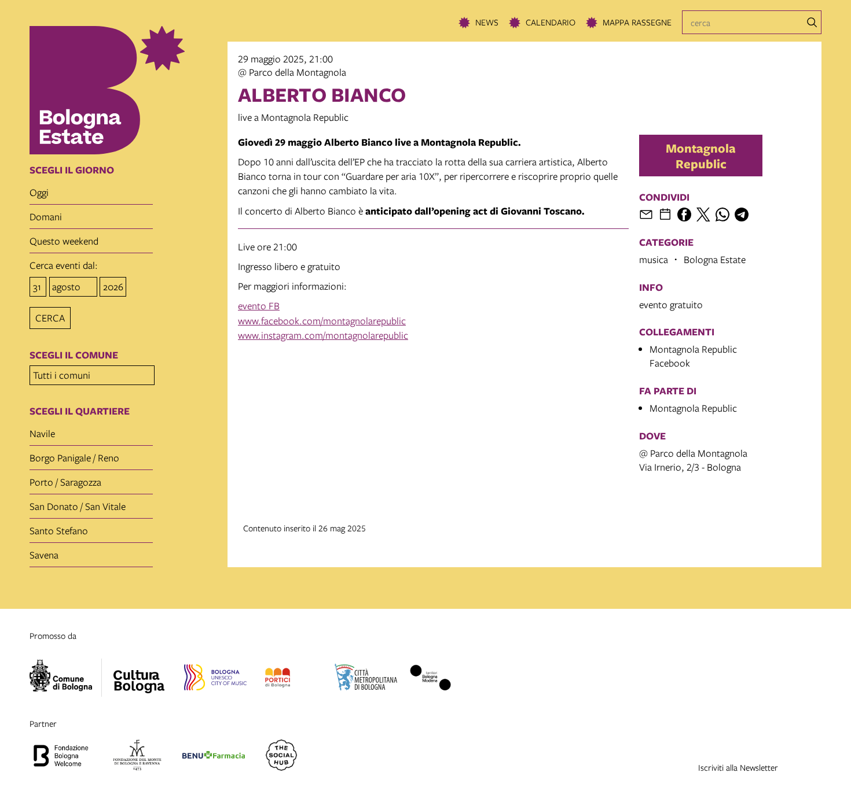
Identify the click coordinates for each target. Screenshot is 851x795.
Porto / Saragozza (65, 482)
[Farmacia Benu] (213, 756)
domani (46, 216)
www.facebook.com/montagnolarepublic (322, 320)
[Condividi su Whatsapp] (722, 214)
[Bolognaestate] (139, 674)
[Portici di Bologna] (277, 679)
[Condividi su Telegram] (742, 214)
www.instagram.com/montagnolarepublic (323, 335)
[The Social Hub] (281, 756)
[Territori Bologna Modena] (430, 679)
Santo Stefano (59, 530)
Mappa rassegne (637, 22)
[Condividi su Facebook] (684, 214)
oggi (39, 192)
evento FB (259, 305)
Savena (44, 554)
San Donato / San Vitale (78, 506)
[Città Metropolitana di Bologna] (366, 679)
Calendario (550, 22)
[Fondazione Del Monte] (137, 756)
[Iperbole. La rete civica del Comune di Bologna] (66, 678)
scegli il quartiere (80, 411)
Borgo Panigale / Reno (74, 457)
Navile (42, 433)
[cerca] (812, 22)
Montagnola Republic (701, 155)
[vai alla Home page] (125, 90)
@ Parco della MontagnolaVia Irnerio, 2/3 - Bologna (693, 460)
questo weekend (64, 240)
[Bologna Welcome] (61, 756)
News (486, 22)
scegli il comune (74, 355)
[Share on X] (703, 214)
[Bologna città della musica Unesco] (215, 679)
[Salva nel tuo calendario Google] (665, 214)
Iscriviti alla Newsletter (738, 767)
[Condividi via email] (646, 214)
